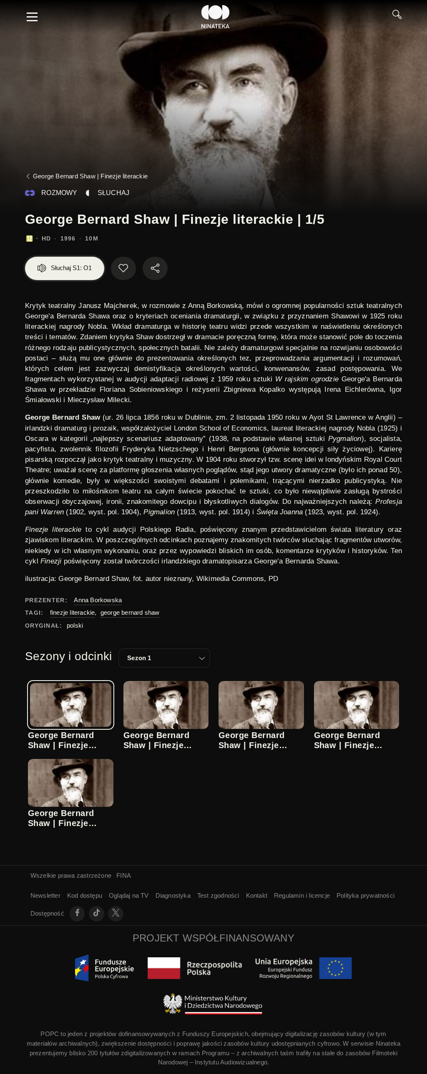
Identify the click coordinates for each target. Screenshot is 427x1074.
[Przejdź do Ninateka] (215, 16)
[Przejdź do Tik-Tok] (96, 913)
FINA (123, 875)
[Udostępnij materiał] (155, 268)
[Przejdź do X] (116, 913)
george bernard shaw (130, 612)
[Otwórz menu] (32, 17)
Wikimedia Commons (230, 579)
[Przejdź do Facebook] (77, 913)
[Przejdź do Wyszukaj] (397, 16)
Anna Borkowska (98, 599)
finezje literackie (72, 612)
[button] (164, 658)
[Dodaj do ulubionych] (123, 268)
